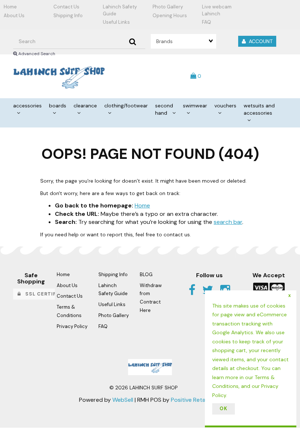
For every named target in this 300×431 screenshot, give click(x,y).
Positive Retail (189, 400)
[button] (195, 76)
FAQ (206, 22)
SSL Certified (43, 294)
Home (10, 7)
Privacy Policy (72, 326)
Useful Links (116, 22)
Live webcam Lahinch (217, 10)
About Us (14, 15)
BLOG (146, 274)
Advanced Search (36, 54)
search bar (228, 222)
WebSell (122, 400)
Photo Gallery (168, 7)
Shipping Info (68, 15)
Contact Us (66, 7)
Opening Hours (170, 15)
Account (259, 41)
